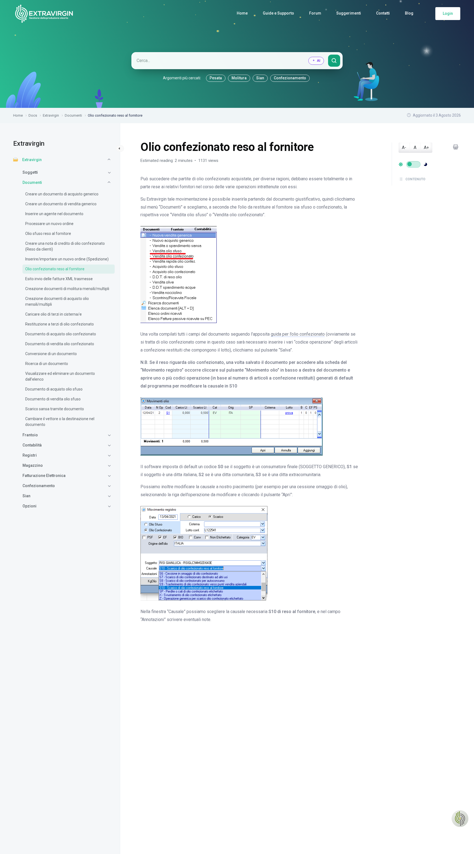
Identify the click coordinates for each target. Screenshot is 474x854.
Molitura (239, 78)
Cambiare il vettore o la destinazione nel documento (59, 422)
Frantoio (30, 435)
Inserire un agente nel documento (54, 214)
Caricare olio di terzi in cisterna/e (53, 314)
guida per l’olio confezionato (298, 334)
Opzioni (29, 506)
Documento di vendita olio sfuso (53, 399)
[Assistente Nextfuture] (460, 818)
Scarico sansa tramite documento (54, 409)
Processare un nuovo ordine (49, 223)
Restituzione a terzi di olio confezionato (59, 324)
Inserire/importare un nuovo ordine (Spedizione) (67, 259)
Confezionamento (290, 78)
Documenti (32, 182)
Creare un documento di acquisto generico (61, 194)
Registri (29, 455)
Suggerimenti (348, 13)
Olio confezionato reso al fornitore (54, 269)
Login (448, 13)
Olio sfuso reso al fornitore (48, 233)
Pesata (216, 78)
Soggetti (30, 172)
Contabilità (32, 445)
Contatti (383, 13)
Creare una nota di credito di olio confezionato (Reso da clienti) (65, 246)
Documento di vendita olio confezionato (59, 344)
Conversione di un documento (51, 354)
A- (404, 147)
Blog (409, 13)
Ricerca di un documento (46, 363)
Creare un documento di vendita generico (61, 204)
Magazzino (32, 465)
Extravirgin (32, 160)
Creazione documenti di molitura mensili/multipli (67, 288)
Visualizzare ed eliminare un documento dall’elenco (60, 376)
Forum (315, 13)
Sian (260, 78)
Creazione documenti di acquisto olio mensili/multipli (57, 301)
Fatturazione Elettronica (44, 475)
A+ (426, 147)
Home (242, 13)
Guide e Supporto (278, 13)
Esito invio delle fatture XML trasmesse (59, 279)
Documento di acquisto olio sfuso (54, 389)
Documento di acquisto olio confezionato (60, 334)
